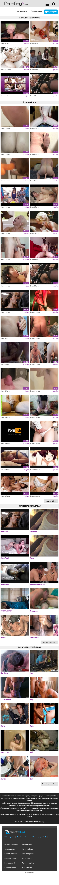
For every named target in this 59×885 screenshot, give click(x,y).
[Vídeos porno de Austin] (15, 766)
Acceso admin (29, 872)
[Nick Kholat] (15, 142)
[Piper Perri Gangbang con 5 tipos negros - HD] (15, 221)
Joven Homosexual (37, 584)
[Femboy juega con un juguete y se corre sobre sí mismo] (44, 405)
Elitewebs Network (11, 844)
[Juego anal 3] (44, 116)
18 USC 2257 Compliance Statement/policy (29, 822)
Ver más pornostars (49, 784)
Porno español (10, 863)
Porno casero (27, 858)
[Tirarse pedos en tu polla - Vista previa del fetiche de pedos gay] (44, 168)
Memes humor (27, 844)
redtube (55, 43)
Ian (31, 673)
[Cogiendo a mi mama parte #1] (15, 457)
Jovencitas (5, 584)
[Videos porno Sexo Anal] (15, 546)
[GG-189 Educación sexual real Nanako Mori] (44, 431)
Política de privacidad (38, 837)
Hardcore (4, 673)
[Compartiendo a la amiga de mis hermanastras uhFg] (44, 484)
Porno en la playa (28, 863)
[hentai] (15, 83)
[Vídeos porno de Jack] (44, 713)
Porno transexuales (11, 854)
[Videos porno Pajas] (44, 546)
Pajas (32, 558)
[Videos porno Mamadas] (15, 519)
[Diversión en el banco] (15, 431)
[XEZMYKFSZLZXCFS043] (15, 194)
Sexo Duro (34, 637)
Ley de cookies (22, 837)
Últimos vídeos (36, 12)
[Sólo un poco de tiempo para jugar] (15, 378)
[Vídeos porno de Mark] (15, 713)
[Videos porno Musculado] (44, 598)
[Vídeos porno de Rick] (44, 740)
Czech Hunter (6, 699)
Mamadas (4, 532)
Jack (31, 726)
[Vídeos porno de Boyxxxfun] (15, 740)
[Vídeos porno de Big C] (44, 687)
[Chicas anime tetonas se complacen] (44, 457)
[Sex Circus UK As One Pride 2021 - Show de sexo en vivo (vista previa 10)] (44, 300)
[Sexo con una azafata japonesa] (44, 83)
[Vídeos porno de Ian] (44, 660)
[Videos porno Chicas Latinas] (15, 598)
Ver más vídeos (51, 501)
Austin (3, 779)
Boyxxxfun (5, 752)
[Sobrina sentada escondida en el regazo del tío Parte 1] (44, 57)
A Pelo (3, 637)
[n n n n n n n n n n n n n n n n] (15, 247)
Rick (31, 752)
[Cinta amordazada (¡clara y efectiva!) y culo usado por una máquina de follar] (44, 352)
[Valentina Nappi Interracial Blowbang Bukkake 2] (15, 300)
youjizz (26, 43)
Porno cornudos (10, 868)
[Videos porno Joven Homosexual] (44, 572)
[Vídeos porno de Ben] (44, 766)
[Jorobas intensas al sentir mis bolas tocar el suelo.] (15, 116)
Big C (32, 699)
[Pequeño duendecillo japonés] (15, 273)
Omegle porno (10, 849)
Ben (31, 779)
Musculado (34, 611)
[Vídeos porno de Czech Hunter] (15, 687)
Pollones (33, 532)
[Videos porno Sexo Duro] (44, 625)
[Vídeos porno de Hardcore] (15, 660)
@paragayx (52, 12)
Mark (3, 726)
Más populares (22, 12)
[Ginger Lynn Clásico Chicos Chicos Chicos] (44, 221)
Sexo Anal (5, 558)
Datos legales (9, 837)
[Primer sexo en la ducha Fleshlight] (44, 378)
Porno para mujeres (11, 858)
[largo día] (15, 352)
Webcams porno (28, 854)
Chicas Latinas (6, 611)
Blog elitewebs (27, 868)
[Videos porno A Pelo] (15, 625)
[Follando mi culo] (44, 326)
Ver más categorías (49, 642)
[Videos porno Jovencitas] (15, 572)
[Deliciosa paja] (15, 326)
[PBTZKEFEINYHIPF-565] (44, 194)
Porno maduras (27, 849)
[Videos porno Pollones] (44, 519)
